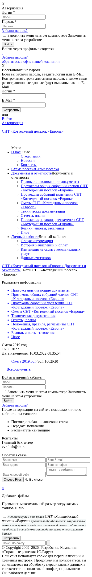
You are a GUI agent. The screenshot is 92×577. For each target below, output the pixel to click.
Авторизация (12, 123)
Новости (28, 160)
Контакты (29, 165)
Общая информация (37, 241)
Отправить (11, 538)
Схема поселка (23, 169)
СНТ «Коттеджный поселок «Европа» (33, 266)
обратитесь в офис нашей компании (31, 61)
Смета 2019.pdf (23, 361)
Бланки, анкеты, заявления (42, 228)
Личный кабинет (25, 237)
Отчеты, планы (33, 215)
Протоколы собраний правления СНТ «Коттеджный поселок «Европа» (51, 196)
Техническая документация (43, 211)
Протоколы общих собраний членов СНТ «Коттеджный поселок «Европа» (54, 188)
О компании (31, 156)
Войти (7, 119)
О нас (16, 152)
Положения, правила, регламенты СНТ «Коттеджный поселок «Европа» (52, 222)
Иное (25, 232)
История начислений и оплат (44, 245)
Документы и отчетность (31, 173)
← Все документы (16, 369)
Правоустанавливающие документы (50, 182)
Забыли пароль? (15, 31)
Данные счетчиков (36, 258)
